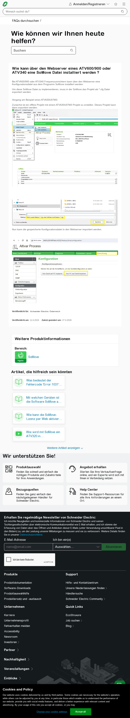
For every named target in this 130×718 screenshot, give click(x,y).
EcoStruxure (73, 615)
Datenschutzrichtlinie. (31, 534)
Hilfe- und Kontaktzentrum (82, 582)
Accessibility (11, 631)
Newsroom (10, 636)
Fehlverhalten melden (17, 626)
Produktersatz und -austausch (22, 599)
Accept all (80, 711)
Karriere (9, 615)
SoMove (33, 357)
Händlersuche (74, 593)
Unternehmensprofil (16, 620)
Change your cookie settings (52, 711)
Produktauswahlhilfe (16, 593)
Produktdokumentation (18, 582)
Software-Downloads (17, 588)
